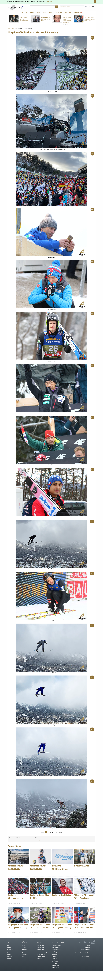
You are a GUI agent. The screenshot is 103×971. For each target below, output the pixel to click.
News (8, 945)
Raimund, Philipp (55, 962)
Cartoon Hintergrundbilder (27, 951)
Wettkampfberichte (11, 951)
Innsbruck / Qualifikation (61, 895)
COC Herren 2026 (40, 949)
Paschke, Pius (54, 958)
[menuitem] (86, 7)
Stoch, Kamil (54, 963)
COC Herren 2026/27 (41, 956)
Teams (23, 953)
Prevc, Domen (54, 960)
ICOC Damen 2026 (40, 951)
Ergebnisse (9, 947)
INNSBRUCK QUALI (81, 865)
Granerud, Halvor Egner (56, 949)
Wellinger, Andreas (55, 967)
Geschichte (9, 956)
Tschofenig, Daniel (55, 965)
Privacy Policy (49, 1)
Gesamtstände (10, 949)
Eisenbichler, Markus (56, 947)
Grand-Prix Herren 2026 (41, 945)
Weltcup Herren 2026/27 (42, 953)
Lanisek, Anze (54, 956)
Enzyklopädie (9, 958)
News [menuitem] (22, 12)
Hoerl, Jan (54, 951)
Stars (23, 956)
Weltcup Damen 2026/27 (42, 954)
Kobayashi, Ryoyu (55, 953)
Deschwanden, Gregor (56, 945)
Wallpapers (24, 949)
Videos (23, 945)
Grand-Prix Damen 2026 (41, 947)
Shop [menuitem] (70, 12)
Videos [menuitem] (65, 12)
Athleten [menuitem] (44, 12)
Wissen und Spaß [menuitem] (58, 12)
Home (9, 28)
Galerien (13, 28)
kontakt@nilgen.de (38, 840)
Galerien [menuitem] (50, 12)
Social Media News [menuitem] (77, 12)
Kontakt (88, 945)
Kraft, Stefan (54, 954)
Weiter (60, 832)
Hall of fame (24, 954)
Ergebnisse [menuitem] (32, 12)
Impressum (87, 947)
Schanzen (9, 954)
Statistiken (9, 953)
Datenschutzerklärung (85, 949)
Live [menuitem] (26, 12)
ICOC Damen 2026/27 (41, 958)
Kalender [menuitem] (38, 12)
